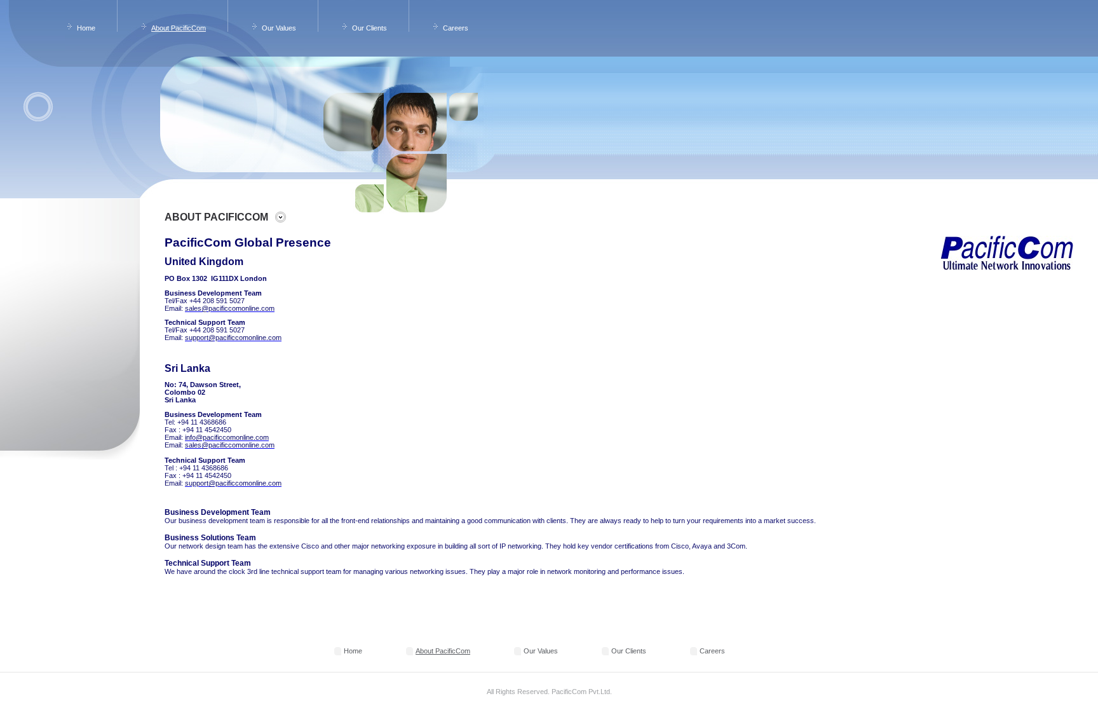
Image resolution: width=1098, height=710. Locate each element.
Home (86, 28)
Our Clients (369, 28)
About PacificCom (178, 28)
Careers (455, 28)
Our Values (279, 28)
